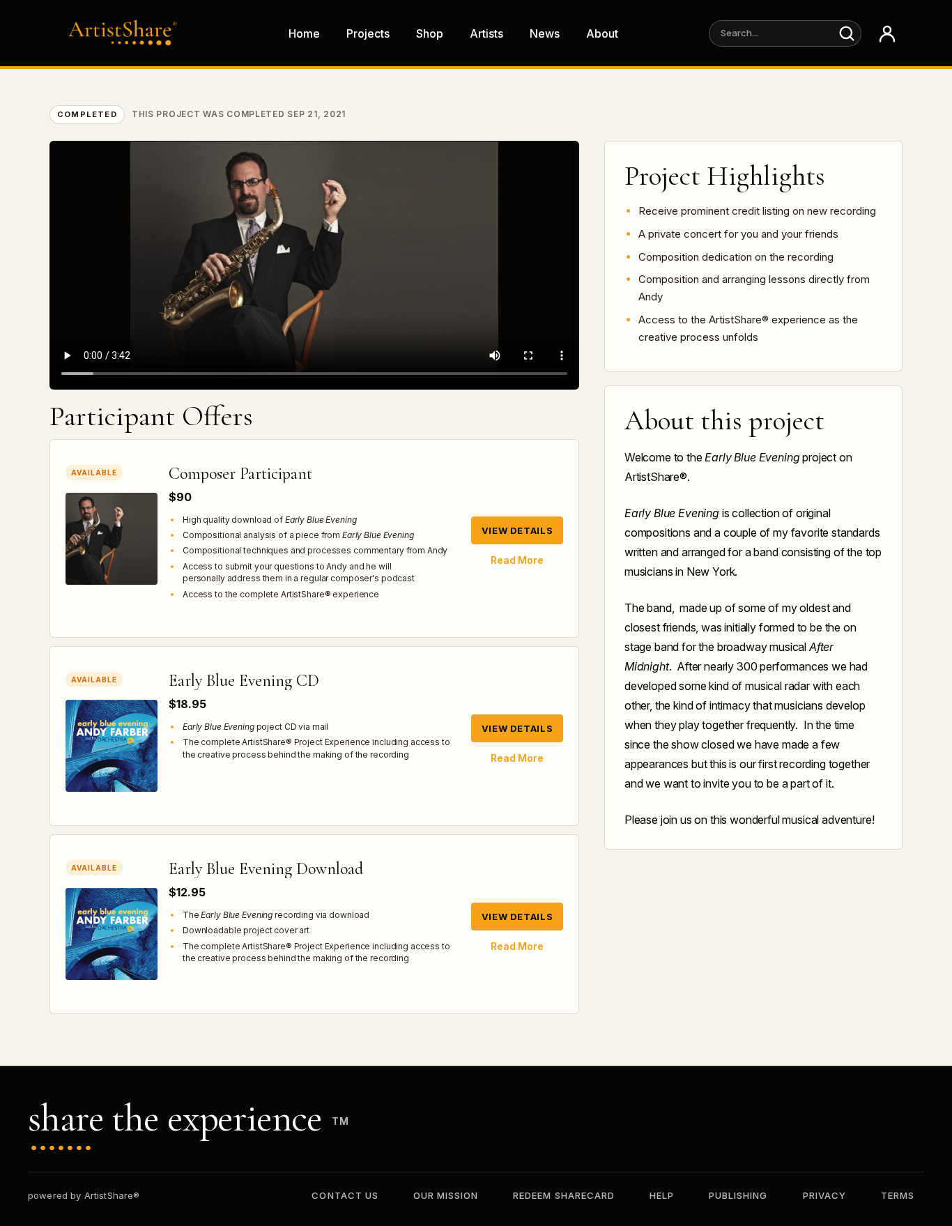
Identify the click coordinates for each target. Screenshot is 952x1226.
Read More (517, 560)
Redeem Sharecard (564, 1195)
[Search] (847, 33)
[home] (126, 33)
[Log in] (887, 33)
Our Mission (445, 1195)
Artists (486, 33)
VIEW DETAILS (517, 530)
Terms (897, 1195)
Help (662, 1195)
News (545, 33)
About (602, 33)
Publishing (738, 1195)
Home (304, 33)
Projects (368, 33)
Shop (429, 33)
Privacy (824, 1195)
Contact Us (345, 1195)
